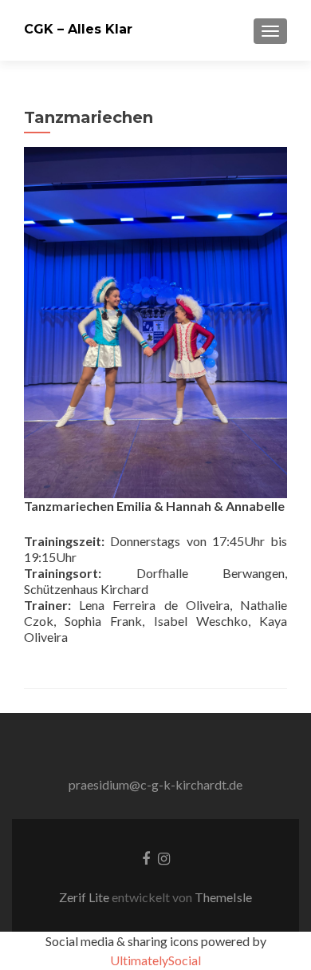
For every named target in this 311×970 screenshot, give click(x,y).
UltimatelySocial (155, 960)
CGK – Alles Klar (78, 29)
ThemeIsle (223, 897)
